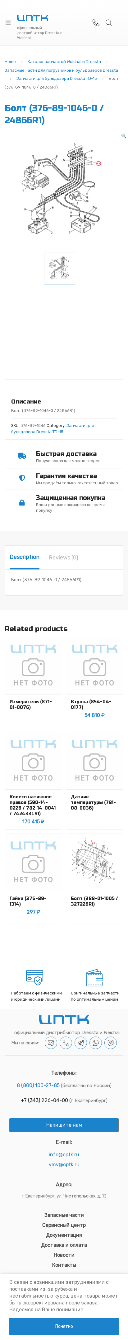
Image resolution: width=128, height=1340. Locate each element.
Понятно (64, 1326)
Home (10, 61)
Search (109, 23)
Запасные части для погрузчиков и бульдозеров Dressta (61, 70)
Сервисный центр (64, 1225)
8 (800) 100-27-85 (38, 1085)
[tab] (24, 557)
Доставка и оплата (64, 1245)
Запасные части (64, 1215)
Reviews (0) (63, 557)
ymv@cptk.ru (64, 1165)
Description (24, 557)
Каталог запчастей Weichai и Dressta (64, 61)
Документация (64, 1235)
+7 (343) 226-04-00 (44, 1100)
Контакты (64, 1265)
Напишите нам (64, 1125)
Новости (64, 1255)
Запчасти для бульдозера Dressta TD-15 (56, 78)
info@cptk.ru (64, 1155)
